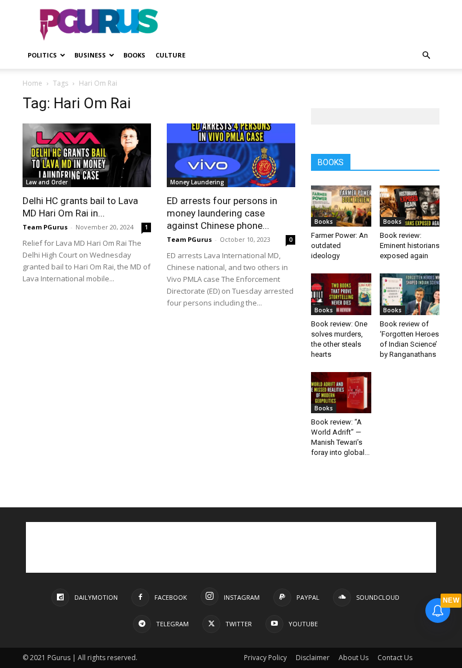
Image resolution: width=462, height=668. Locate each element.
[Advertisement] (307, 25)
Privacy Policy (265, 657)
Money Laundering (197, 182)
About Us (353, 657)
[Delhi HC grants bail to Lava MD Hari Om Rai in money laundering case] (87, 155)
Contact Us (394, 657)
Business (90, 55)
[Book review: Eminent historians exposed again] (410, 206)
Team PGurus (45, 227)
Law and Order (47, 182)
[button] (425, 55)
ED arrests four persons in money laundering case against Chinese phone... (222, 213)
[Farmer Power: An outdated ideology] (341, 206)
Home (32, 83)
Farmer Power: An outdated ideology (339, 245)
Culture (170, 55)
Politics (42, 55)
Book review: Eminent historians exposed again (409, 245)
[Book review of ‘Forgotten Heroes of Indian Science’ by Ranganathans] (410, 294)
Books (134, 55)
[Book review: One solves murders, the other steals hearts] (341, 294)
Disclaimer (313, 657)
